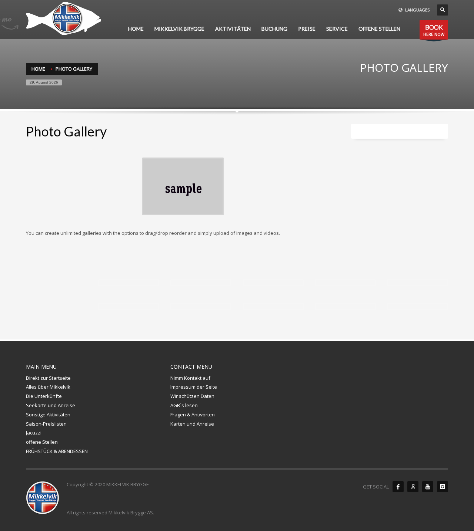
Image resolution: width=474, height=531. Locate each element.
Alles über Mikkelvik (48, 386)
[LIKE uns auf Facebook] (398, 486)
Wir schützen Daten (192, 396)
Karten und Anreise (192, 423)
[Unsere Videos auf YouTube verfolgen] (427, 486)
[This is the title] (200, 282)
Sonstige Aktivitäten (48, 414)
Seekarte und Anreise (50, 405)
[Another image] (128, 282)
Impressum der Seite (193, 386)
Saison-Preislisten (46, 423)
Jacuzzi (33, 432)
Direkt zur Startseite (48, 378)
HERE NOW (433, 30)
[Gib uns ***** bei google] (412, 486)
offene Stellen (42, 442)
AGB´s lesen (184, 405)
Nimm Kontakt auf (190, 378)
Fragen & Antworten (192, 414)
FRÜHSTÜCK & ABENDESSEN (57, 451)
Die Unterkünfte (44, 396)
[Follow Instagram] (442, 486)
